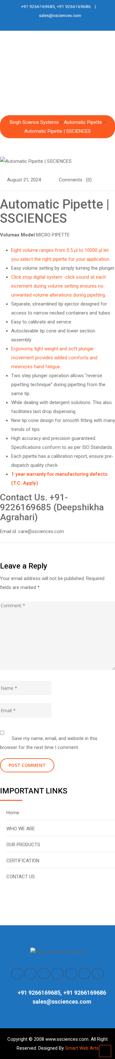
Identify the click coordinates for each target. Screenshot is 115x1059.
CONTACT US (20, 877)
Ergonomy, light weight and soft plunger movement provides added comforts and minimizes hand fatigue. (54, 358)
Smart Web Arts (82, 1048)
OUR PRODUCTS (23, 845)
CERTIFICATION (22, 861)
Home (12, 813)
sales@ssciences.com (60, 15)
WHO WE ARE (20, 829)
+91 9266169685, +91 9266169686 (56, 6)
